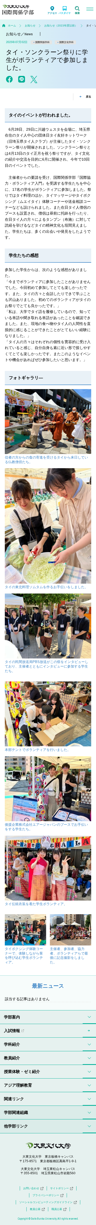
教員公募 (35, 1209)
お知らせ (30, 25)
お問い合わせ (31, 1188)
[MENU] (89, 10)
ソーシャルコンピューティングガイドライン (46, 1202)
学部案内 (12, 1017)
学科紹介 (12, 1044)
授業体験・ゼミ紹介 (22, 1071)
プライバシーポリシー (46, 1195)
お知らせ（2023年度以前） (60, 25)
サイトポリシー (59, 1188)
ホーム (12, 25)
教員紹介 (12, 1058)
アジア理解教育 (18, 1085)
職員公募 (56, 1209)
